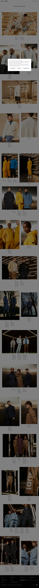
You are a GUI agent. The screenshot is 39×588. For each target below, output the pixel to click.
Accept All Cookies (26, 68)
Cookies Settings (12, 68)
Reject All (19, 68)
